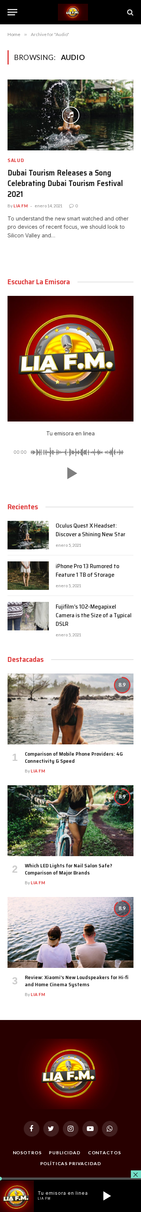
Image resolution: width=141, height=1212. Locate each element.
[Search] (129, 12)
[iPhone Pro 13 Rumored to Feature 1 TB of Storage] (28, 575)
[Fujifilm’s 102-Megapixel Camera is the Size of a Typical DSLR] (28, 616)
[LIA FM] (73, 12)
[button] (71, 473)
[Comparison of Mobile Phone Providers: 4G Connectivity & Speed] (70, 709)
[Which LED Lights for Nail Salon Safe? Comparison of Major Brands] (70, 820)
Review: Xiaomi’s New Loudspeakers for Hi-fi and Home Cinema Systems (76, 980)
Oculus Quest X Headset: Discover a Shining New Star (90, 530)
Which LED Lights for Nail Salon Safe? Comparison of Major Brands (68, 869)
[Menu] (12, 12)
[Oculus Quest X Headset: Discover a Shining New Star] (28, 535)
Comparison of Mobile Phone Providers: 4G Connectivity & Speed (74, 757)
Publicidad (64, 1152)
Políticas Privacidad (70, 1163)
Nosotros (27, 1152)
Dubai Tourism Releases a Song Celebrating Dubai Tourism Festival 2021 (65, 183)
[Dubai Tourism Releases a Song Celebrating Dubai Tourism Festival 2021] (70, 115)
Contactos (104, 1152)
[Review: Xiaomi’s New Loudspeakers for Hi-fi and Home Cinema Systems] (70, 932)
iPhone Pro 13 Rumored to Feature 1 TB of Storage (87, 570)
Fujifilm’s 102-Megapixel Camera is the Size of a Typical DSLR (94, 615)
